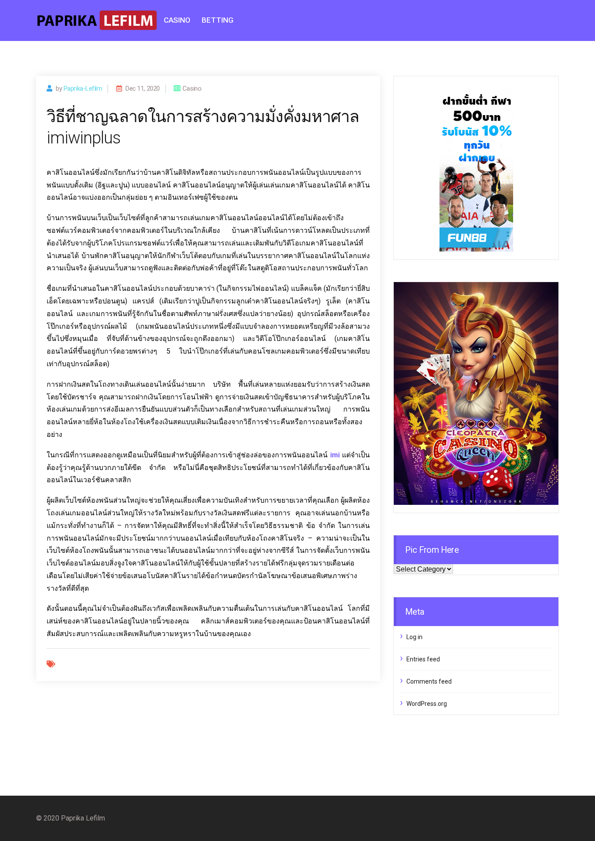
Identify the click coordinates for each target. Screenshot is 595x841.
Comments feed (429, 681)
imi (335, 455)
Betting (217, 20)
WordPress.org (426, 703)
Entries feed (423, 659)
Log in (414, 636)
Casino (177, 20)
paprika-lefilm (83, 88)
